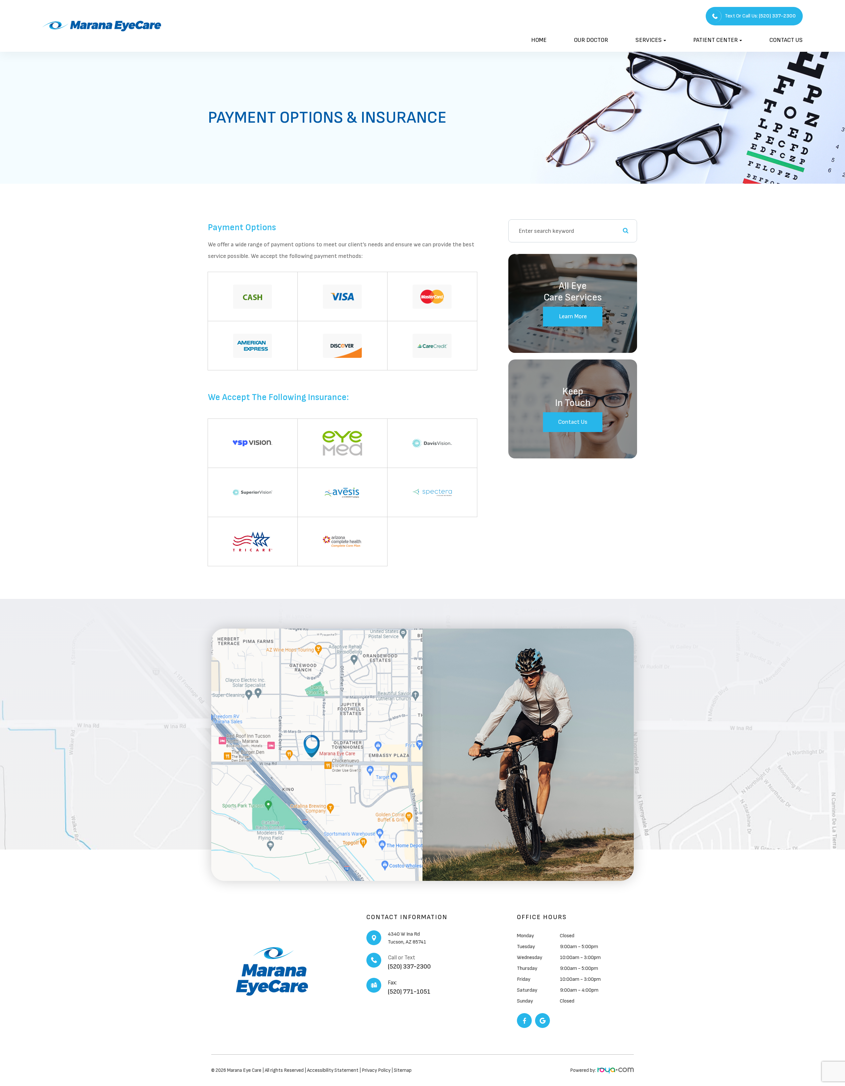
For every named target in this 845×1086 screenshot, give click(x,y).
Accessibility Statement (332, 1070)
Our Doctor (591, 40)
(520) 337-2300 (409, 967)
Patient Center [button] (715, 40)
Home (539, 40)
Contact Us (786, 40)
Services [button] (648, 40)
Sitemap (403, 1070)
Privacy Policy (376, 1070)
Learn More (573, 316)
